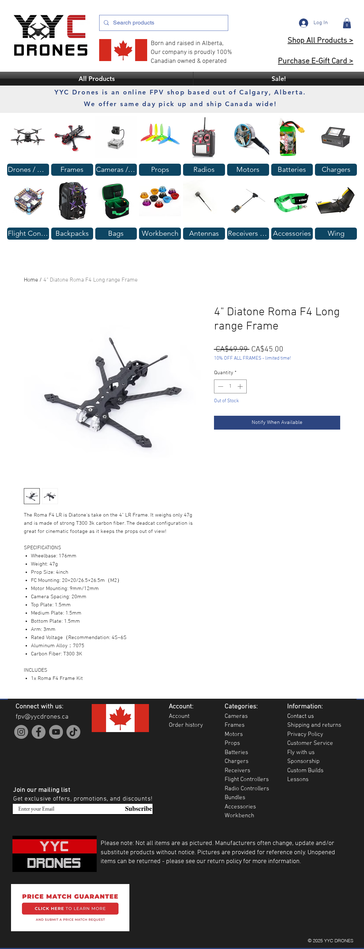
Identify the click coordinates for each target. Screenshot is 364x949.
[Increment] (241, 386)
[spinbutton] (230, 386)
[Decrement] (220, 386)
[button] (347, 23)
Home (31, 280)
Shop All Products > (320, 40)
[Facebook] (39, 732)
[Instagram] (21, 732)
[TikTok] (73, 732)
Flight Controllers (247, 779)
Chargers (236, 761)
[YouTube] (56, 732)
